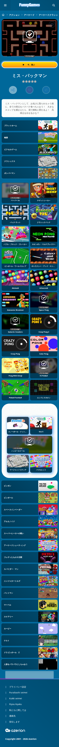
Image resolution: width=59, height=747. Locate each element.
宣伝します (14, 721)
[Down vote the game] (30, 90)
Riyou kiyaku (15, 704)
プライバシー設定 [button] (17, 686)
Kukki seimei (15, 698)
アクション (14, 14)
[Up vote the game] (46, 90)
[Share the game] (13, 90)
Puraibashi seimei (18, 692)
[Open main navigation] (5, 5)
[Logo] (29, 5)
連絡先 (12, 715)
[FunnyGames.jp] (3, 14)
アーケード (29, 14)
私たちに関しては (17, 710)
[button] (53, 5)
